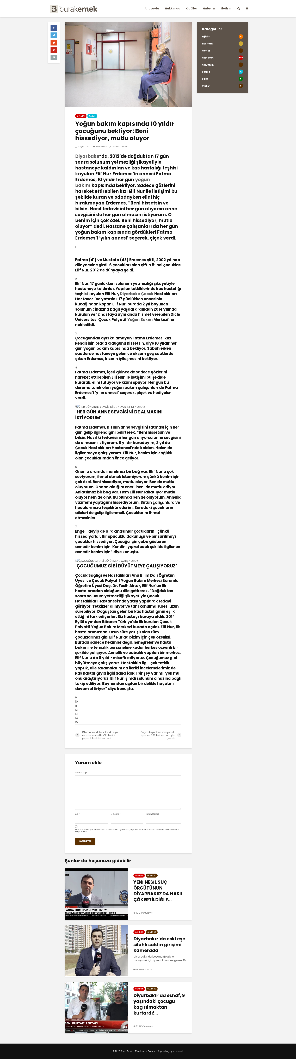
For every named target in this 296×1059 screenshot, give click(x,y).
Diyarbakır (87, 156)
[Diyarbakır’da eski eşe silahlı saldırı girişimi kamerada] (96, 951)
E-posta (116, 814)
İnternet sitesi (152, 814)
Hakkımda (172, 8)
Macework (178, 1051)
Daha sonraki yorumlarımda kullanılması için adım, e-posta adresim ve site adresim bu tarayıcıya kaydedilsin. (127, 831)
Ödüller (191, 8)
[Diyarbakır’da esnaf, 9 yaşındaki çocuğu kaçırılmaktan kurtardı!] (96, 1007)
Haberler (209, 8)
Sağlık (92, 116)
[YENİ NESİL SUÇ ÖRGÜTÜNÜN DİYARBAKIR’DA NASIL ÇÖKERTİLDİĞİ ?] (96, 894)
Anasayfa (152, 8)
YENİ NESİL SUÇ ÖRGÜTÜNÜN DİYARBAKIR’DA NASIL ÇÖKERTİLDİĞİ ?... (158, 891)
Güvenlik (151, 875)
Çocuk (147, 294)
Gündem (81, 116)
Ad (77, 814)
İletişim (226, 8)
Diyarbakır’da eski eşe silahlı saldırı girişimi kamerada (159, 944)
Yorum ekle (101, 146)
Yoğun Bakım (140, 319)
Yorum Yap (81, 773)
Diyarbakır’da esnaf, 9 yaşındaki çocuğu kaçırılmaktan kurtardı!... (159, 1004)
